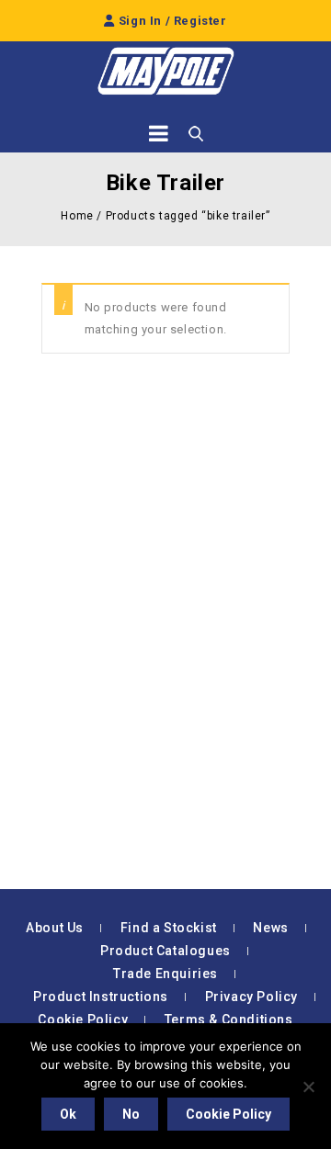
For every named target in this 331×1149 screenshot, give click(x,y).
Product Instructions (100, 996)
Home (77, 215)
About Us (55, 927)
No (131, 1114)
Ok (68, 1114)
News (270, 927)
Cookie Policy (83, 1019)
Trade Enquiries (165, 973)
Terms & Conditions (229, 1019)
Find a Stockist (168, 927)
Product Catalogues (165, 950)
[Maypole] (165, 71)
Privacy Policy (251, 996)
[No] (308, 1086)
